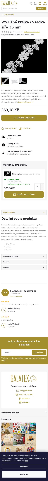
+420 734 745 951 (26, 394)
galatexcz (25, 402)
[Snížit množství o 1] (42, 188)
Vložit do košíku (26, 194)
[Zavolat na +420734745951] (30, 3)
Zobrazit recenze (16, 297)
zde (26, 461)
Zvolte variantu (25, 118)
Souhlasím (24, 474)
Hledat (41, 8)
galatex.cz (26, 398)
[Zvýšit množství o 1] (42, 185)
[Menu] (45, 3)
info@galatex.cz (26, 391)
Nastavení (24, 466)
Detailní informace (24, 102)
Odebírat (39, 352)
